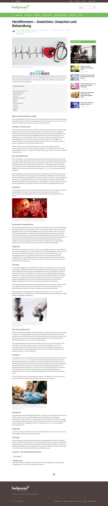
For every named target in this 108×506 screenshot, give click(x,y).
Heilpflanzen (73, 15)
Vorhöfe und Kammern (18, 92)
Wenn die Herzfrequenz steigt (20, 91)
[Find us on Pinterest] (16, 1)
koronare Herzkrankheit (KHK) (22, 360)
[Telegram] (39, 73)
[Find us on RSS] (20, 1)
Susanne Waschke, (26, 32)
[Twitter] (34, 73)
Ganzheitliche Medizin (60, 15)
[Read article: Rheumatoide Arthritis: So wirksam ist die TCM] (75, 105)
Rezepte (84, 501)
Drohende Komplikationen (19, 98)
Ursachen (15, 96)
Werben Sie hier (58, 501)
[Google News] (48, 73)
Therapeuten (77, 1)
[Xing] (42, 73)
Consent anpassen (92, 501)
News (80, 15)
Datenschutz (72, 501)
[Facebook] (31, 73)
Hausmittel (37, 15)
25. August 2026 (75, 61)
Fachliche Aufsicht (91, 1)
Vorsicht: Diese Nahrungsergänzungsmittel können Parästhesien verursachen (83, 58)
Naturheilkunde (47, 15)
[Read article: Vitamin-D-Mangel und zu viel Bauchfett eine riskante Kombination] (75, 86)
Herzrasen (47, 168)
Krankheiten (28, 15)
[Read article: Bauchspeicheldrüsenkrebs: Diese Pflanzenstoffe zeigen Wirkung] (75, 77)
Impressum (65, 501)
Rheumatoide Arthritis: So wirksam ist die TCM (87, 103)
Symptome (19, 15)
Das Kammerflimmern (18, 103)
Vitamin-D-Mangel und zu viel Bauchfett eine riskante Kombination (88, 85)
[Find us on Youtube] (18, 1)
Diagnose (15, 99)
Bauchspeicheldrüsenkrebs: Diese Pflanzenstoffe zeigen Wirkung (87, 76)
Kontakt (70, 1)
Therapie (15, 101)
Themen (84, 1)
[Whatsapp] (37, 73)
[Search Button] (94, 7)
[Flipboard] (45, 73)
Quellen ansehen (20, 33)
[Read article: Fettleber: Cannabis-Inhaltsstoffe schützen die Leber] (75, 69)
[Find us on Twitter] (14, 1)
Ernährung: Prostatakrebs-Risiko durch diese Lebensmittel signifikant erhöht (87, 95)
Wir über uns (78, 501)
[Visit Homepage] (20, 8)
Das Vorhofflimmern (17, 94)
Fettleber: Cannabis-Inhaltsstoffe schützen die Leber (87, 68)
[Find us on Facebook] (12, 1)
